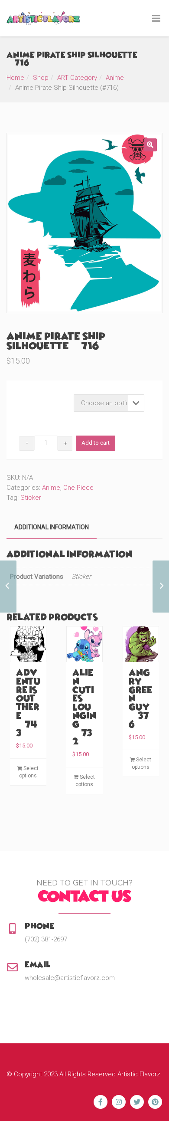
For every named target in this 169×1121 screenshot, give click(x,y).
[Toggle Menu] (156, 18)
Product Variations (45, 397)
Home (15, 78)
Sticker (30, 498)
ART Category (77, 78)
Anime (115, 78)
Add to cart (95, 442)
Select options (29, 772)
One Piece (78, 488)
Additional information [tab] (51, 527)
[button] (150, 144)
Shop (41, 78)
